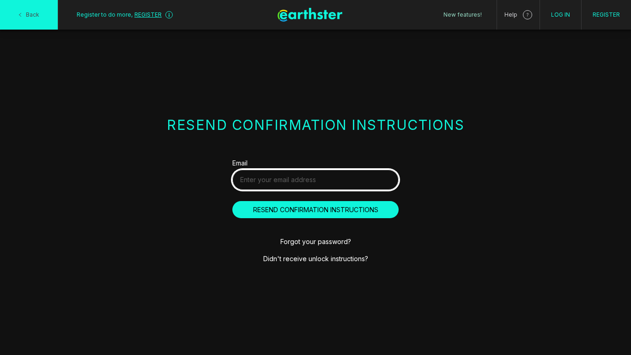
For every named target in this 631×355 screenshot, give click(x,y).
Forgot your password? (315, 241)
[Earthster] (310, 15)
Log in (560, 14)
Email (240, 163)
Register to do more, (119, 14)
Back (32, 14)
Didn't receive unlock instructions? (315, 259)
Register (606, 14)
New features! (462, 14)
